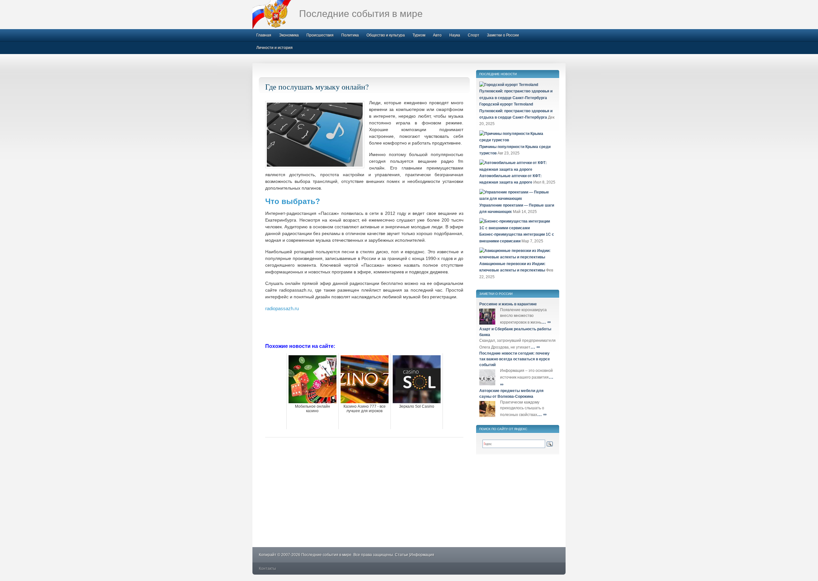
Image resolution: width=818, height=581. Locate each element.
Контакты (267, 568)
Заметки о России (503, 35)
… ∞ (546, 322)
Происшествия (320, 35)
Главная (263, 35)
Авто (437, 35)
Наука (454, 35)
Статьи (401, 555)
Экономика (289, 35)
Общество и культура (386, 35)
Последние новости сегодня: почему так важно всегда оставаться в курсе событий (514, 359)
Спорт (473, 35)
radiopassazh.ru (282, 308)
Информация (422, 555)
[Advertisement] (364, 326)
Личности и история (274, 47)
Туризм (419, 35)
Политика (350, 35)
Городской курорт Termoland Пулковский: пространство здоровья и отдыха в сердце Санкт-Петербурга (515, 111)
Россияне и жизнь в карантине (508, 304)
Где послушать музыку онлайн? (317, 87)
